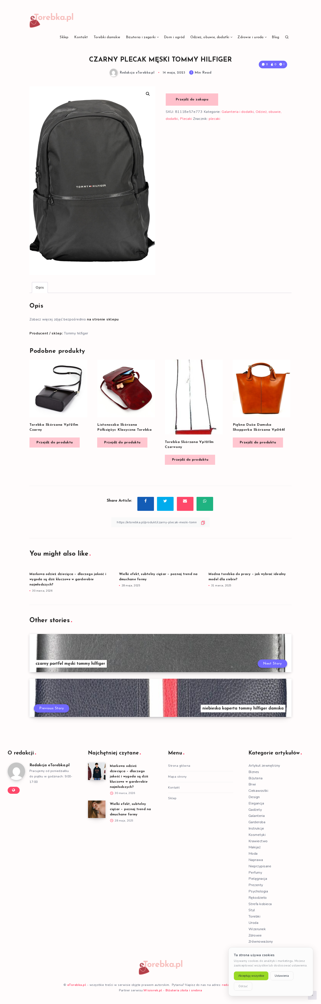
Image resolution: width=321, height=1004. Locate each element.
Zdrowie (255, 935)
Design (254, 797)
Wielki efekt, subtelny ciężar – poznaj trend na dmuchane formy (130, 809)
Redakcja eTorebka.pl (49, 765)
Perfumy (255, 872)
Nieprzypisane (260, 866)
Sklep (64, 37)
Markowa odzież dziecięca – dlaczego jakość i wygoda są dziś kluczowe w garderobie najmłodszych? (67, 579)
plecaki (214, 118)
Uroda (254, 922)
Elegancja (256, 803)
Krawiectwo (258, 841)
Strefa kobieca (260, 904)
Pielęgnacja (258, 878)
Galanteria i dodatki (238, 111)
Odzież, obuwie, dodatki (209, 37)
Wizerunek (257, 929)
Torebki (255, 916)
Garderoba (257, 822)
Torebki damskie (107, 37)
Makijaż (255, 847)
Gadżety (255, 809)
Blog (275, 37)
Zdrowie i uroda (251, 37)
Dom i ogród (174, 37)
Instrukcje (256, 828)
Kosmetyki (257, 834)
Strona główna (179, 766)
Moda (253, 853)
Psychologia (258, 891)
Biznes (254, 772)
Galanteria (257, 815)
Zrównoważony (261, 941)
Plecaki (186, 118)
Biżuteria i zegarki (141, 37)
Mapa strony (177, 777)
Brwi (252, 784)
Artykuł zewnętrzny (264, 765)
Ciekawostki (258, 790)
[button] (148, 94)
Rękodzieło (258, 897)
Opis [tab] (40, 287)
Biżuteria (256, 778)
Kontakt (81, 37)
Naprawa (256, 860)
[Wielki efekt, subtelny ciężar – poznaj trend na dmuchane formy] (96, 809)
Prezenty (256, 885)
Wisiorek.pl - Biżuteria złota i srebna (172, 990)
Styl (252, 910)
